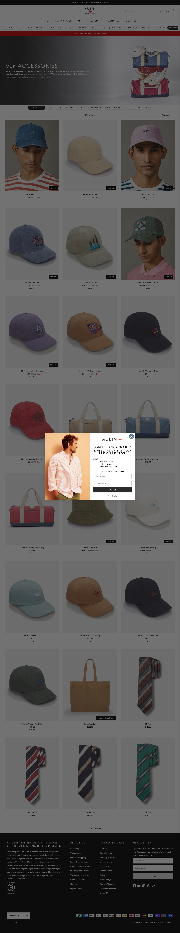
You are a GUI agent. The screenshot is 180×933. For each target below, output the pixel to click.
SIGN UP (112, 489)
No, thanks (112, 496)
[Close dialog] (131, 436)
